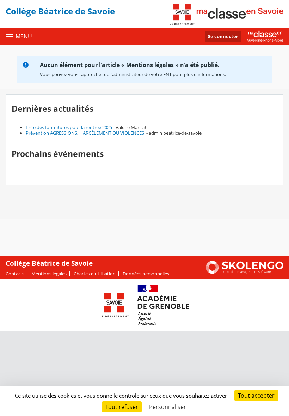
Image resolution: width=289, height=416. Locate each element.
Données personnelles (146, 273)
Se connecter (223, 36)
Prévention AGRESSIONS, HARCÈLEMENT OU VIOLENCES (85, 133)
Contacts (15, 273)
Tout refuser (121, 407)
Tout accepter (256, 395)
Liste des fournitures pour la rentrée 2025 (69, 127)
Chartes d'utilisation (95, 273)
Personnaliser (167, 407)
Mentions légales (49, 273)
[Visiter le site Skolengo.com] (244, 272)
